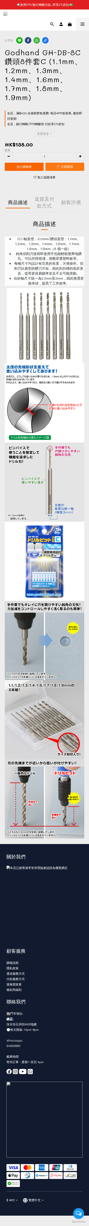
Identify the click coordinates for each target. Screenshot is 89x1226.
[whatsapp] (36, 40)
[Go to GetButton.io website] (79, 1221)
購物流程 (12, 963)
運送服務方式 (15, 973)
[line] (19, 40)
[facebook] (28, 40)
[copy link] (45, 40)
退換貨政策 (14, 984)
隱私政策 (12, 968)
